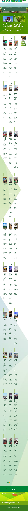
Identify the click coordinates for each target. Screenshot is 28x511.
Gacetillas (22, 488)
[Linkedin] (18, 502)
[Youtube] (23, 502)
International (14, 489)
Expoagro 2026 (6, 488)
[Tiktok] (20, 503)
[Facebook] (17, 502)
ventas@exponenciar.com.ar (10, 507)
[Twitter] (21, 502)
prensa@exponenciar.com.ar (17, 507)
